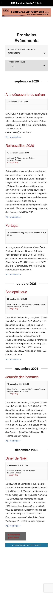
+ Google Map (12, 162)
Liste (13, 66)
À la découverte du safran (25, 94)
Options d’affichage (16, 62)
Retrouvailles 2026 (19, 145)
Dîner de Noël (16, 458)
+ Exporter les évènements (26, 545)
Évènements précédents (13, 536)
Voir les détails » (13, 137)
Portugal (11, 225)
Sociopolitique (16, 291)
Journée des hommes (22, 376)
